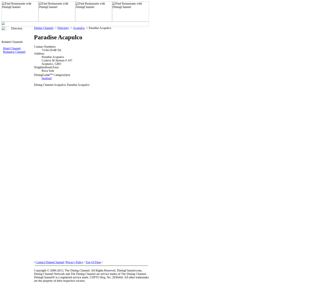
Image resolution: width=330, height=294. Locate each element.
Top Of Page (93, 262)
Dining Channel (43, 28)
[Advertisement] (17, 117)
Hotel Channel (12, 48)
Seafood (47, 78)
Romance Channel (14, 51)
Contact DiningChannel (50, 262)
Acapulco (79, 28)
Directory (63, 28)
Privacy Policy (74, 262)
